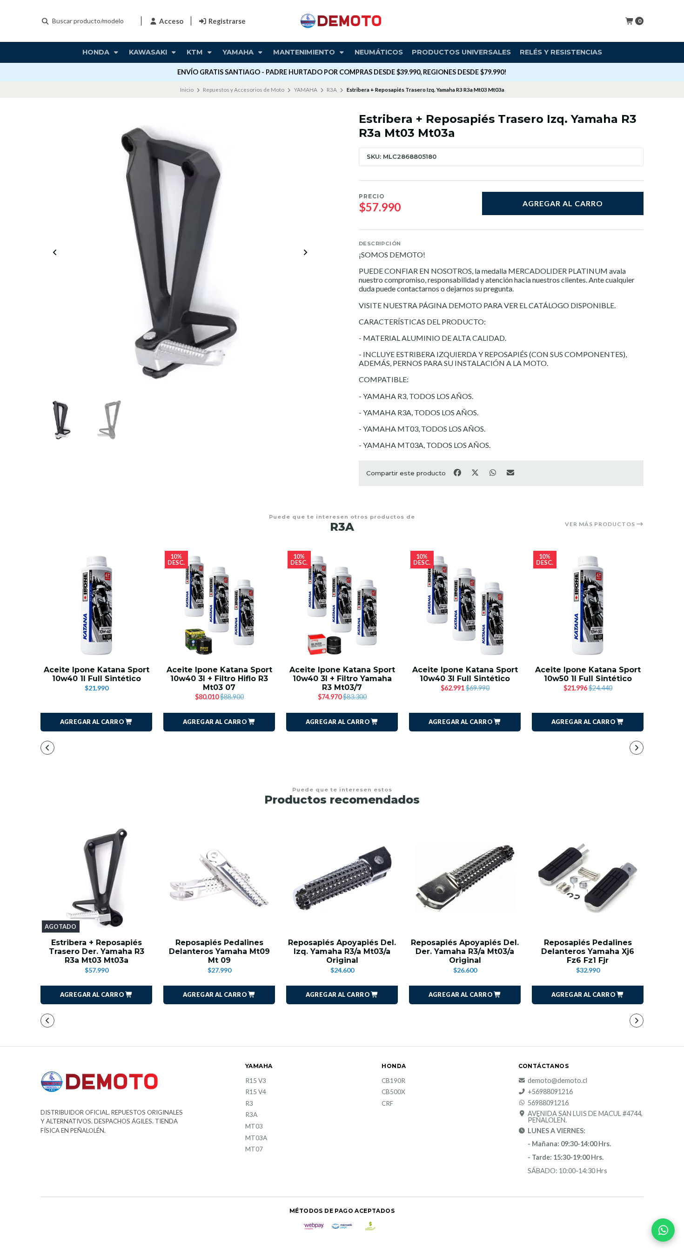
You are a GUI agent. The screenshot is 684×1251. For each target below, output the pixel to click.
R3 (249, 1104)
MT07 (254, 1149)
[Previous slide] (55, 252)
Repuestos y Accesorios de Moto (243, 90)
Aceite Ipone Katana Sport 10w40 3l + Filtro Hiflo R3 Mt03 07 (219, 678)
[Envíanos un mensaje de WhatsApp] (663, 1230)
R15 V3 (255, 1081)
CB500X (393, 1092)
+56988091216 (550, 1092)
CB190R (393, 1081)
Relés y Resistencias (561, 52)
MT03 (254, 1126)
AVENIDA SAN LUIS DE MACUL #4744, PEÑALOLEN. (585, 1117)
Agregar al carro (563, 203)
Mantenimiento (305, 52)
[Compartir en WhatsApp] (493, 472)
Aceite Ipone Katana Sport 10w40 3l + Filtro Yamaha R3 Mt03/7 (342, 678)
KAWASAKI (149, 52)
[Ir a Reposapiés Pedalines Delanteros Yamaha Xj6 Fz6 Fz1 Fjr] (587, 878)
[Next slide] (305, 252)
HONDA (96, 52)
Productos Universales (461, 52)
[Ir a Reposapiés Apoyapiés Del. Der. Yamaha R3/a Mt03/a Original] (464, 878)
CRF (387, 1104)
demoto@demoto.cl (557, 1080)
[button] (96, 722)
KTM (196, 52)
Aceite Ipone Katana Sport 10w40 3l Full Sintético (465, 674)
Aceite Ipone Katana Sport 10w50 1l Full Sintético (588, 674)
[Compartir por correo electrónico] (511, 472)
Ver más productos (601, 524)
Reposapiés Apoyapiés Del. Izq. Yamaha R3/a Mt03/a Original (342, 951)
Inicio (187, 90)
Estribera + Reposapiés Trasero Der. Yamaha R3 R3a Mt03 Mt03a (96, 951)
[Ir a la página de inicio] (342, 21)
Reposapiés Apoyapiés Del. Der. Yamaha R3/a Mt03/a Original (465, 951)
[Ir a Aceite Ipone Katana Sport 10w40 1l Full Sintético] (96, 605)
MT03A (256, 1138)
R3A (332, 90)
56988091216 (548, 1103)
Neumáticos (379, 52)
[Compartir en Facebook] (458, 472)
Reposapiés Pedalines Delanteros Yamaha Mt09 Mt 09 (219, 951)
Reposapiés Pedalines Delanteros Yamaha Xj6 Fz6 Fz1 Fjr (587, 951)
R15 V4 (255, 1092)
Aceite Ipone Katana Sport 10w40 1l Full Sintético (96, 674)
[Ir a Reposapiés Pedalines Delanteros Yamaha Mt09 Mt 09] (219, 878)
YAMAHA (305, 90)
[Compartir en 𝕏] (475, 472)
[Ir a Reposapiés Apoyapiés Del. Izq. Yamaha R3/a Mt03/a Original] (342, 878)
